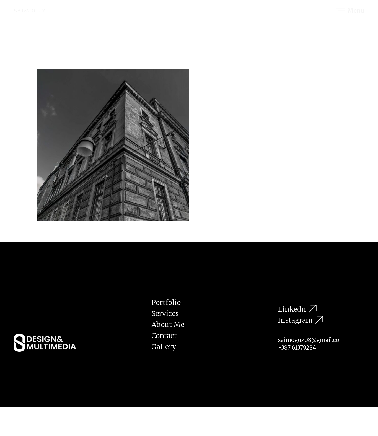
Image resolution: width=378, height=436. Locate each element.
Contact (164, 335)
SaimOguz (30, 11)
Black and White (74, 227)
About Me (167, 324)
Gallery (163, 346)
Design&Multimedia (51, 342)
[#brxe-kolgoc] (340, 11)
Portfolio (166, 302)
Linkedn (292, 309)
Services (165, 313)
